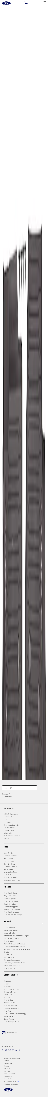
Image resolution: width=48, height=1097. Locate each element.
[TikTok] (19, 1050)
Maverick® (7, 797)
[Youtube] (9, 1050)
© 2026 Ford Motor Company (12, 1058)
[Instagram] (13, 1050)
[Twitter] (6, 1050)
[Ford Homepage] (8, 1091)
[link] (6, 1061)
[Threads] (16, 1050)
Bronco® (6, 794)
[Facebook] (3, 1050)
